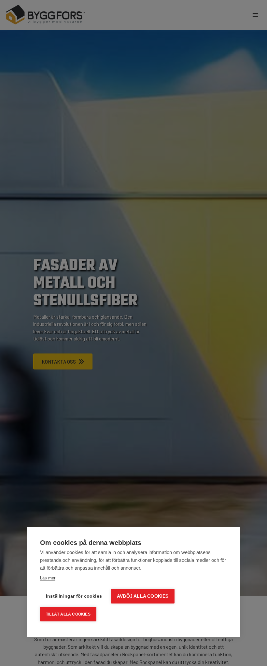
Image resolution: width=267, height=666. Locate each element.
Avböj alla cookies (143, 596)
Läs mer (47, 578)
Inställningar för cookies (74, 596)
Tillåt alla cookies (68, 614)
